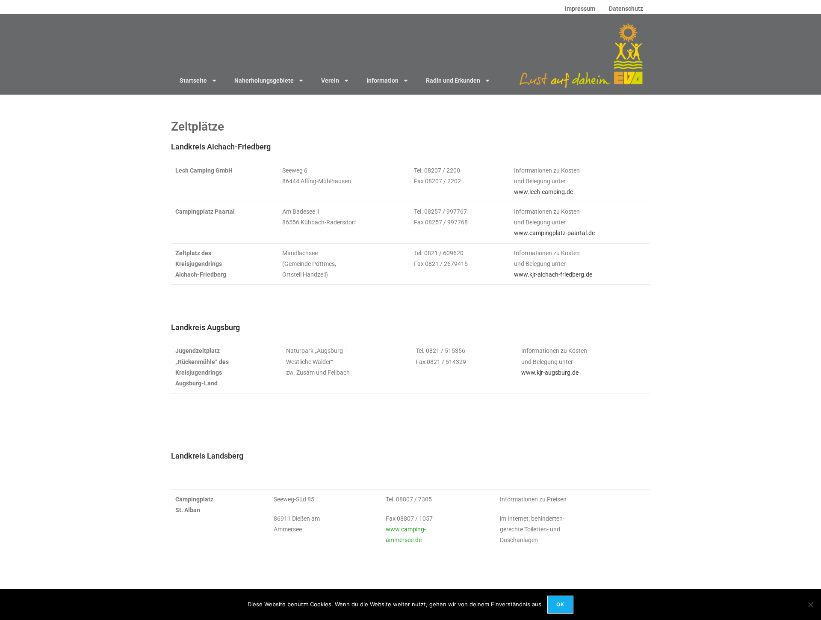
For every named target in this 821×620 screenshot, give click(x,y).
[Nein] (810, 604)
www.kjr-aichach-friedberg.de (553, 274)
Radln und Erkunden (453, 80)
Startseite (193, 80)
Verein (330, 80)
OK (560, 604)
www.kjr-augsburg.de (550, 372)
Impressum (580, 8)
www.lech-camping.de (543, 191)
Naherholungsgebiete (264, 80)
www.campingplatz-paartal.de (554, 233)
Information (382, 80)
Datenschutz (626, 8)
